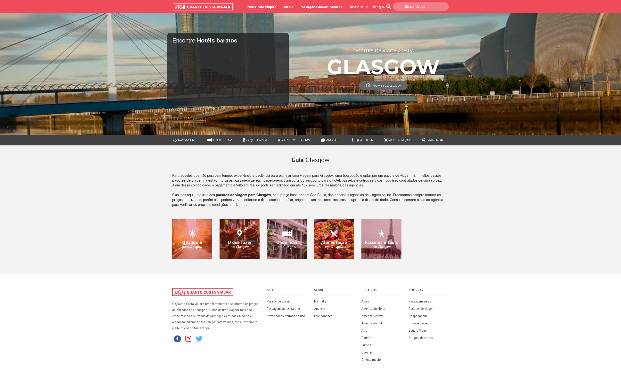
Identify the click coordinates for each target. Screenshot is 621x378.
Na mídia (320, 301)
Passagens (187, 140)
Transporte (436, 140)
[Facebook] (177, 338)
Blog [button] (377, 7)
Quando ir (364, 140)
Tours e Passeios (420, 323)
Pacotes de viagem (421, 309)
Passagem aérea (420, 301)
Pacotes (333, 140)
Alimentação (400, 140)
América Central (372, 316)
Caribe (365, 338)
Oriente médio (371, 360)
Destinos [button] (356, 7)
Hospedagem (418, 316)
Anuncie (319, 309)
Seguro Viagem (419, 330)
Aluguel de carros (421, 338)
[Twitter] (199, 338)
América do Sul (371, 323)
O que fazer (256, 140)
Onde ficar (222, 140)
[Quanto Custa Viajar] (205, 7)
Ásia (364, 330)
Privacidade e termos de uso (286, 316)
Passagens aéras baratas (284, 309)
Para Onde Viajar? (261, 7)
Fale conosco (323, 316)
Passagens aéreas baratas (321, 7)
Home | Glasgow (387, 85)
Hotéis (287, 7)
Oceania (367, 352)
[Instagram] (188, 338)
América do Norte (373, 309)
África (365, 301)
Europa (366, 345)
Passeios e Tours (295, 140)
